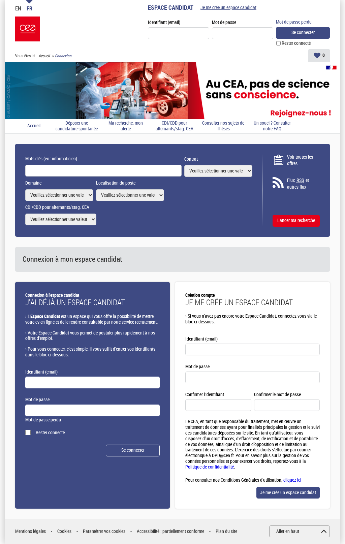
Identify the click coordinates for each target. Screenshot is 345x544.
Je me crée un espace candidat (228, 7)
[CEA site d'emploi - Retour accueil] (27, 29)
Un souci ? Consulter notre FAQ (272, 126)
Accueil (44, 56)
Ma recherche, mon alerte (125, 126)
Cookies (64, 531)
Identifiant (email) (164, 22)
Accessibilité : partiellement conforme (170, 531)
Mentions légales (30, 531)
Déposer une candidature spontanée (77, 126)
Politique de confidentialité (209, 467)
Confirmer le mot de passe (277, 394)
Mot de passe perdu (294, 22)
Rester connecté (296, 43)
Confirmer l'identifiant (204, 394)
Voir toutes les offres (300, 160)
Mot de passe (224, 22)
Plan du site (226, 531)
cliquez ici (292, 480)
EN (18, 8)
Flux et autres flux (298, 184)
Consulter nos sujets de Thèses (223, 126)
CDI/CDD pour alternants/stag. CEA (174, 126)
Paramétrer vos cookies (104, 531)
